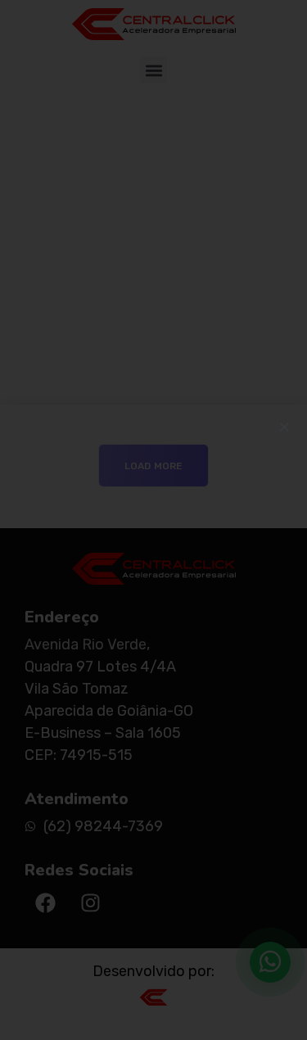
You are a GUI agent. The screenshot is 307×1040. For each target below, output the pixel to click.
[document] (153, 520)
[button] (284, 427)
